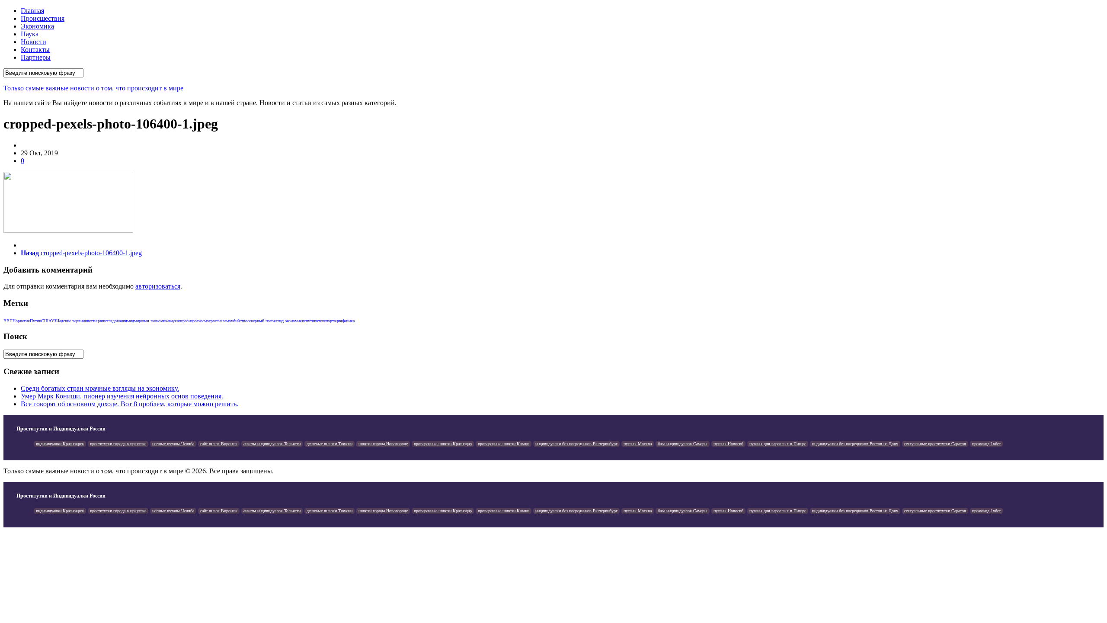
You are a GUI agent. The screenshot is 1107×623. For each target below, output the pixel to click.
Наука (29, 34)
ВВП (8, 320)
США (46, 320)
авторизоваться (157, 286)
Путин (35, 320)
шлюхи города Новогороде (383, 443)
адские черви (71, 320)
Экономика (37, 26)
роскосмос (201, 320)
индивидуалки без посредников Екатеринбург (576, 443)
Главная (32, 10)
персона (185, 320)
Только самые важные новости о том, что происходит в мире (93, 88)
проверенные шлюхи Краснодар (443, 443)
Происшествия (42, 18)
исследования (115, 320)
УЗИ (55, 320)
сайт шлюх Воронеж (218, 443)
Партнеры (36, 57)
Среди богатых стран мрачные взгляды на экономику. (100, 388)
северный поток (261, 320)
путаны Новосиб (728, 443)
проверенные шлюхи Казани (503, 443)
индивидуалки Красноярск (60, 443)
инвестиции (93, 320)
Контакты (35, 49)
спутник (311, 320)
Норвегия (21, 320)
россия (217, 320)
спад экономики (290, 320)
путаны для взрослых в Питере (777, 443)
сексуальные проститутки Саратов (935, 443)
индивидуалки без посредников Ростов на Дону (855, 443)
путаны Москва (638, 443)
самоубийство (235, 320)
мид (130, 320)
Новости (33, 41)
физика (348, 320)
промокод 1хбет (986, 443)
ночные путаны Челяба (173, 443)
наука (174, 320)
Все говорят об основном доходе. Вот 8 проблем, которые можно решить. (129, 404)
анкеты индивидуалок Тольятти (272, 443)
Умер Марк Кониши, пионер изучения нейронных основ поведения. (122, 396)
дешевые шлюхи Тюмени (329, 443)
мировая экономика (151, 320)
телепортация (330, 320)
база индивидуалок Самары (682, 443)
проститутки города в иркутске (118, 443)
